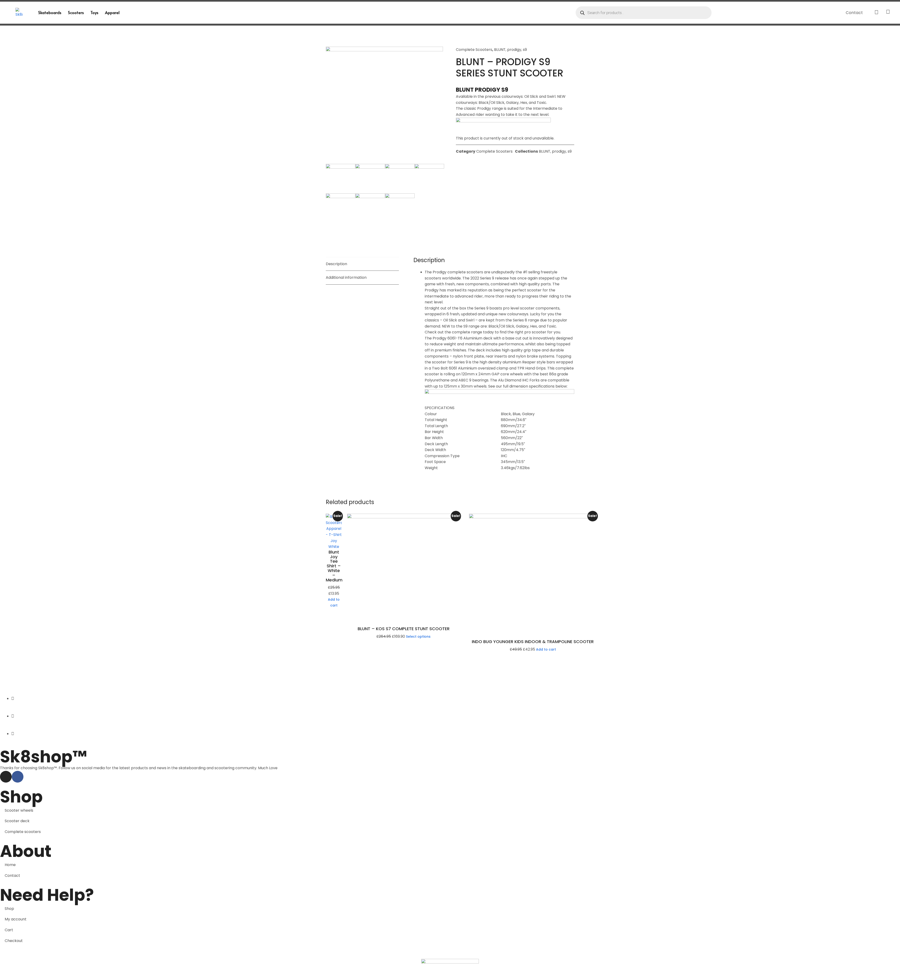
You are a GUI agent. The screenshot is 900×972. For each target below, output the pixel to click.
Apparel (112, 12)
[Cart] (876, 12)
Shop (9, 908)
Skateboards (49, 12)
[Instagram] (6, 777)
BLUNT (500, 49)
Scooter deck (17, 821)
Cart (9, 930)
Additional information (346, 277)
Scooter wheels (19, 810)
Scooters (76, 12)
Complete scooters (23, 831)
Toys (94, 12)
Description (336, 264)
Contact (854, 12)
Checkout (14, 940)
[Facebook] (17, 777)
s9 (525, 49)
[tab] (362, 264)
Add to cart (334, 602)
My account (15, 919)
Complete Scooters (474, 49)
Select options (418, 636)
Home (10, 864)
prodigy (514, 49)
